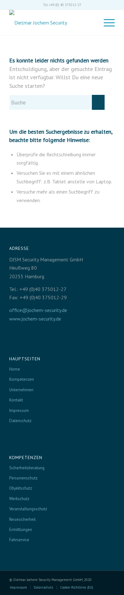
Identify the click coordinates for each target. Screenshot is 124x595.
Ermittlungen (20, 529)
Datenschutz (20, 420)
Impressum (19, 410)
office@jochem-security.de (38, 310)
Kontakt (16, 400)
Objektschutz (20, 488)
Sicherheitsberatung (27, 468)
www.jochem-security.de (35, 318)
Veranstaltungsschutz (28, 509)
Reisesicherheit (22, 519)
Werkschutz (19, 498)
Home (14, 369)
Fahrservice (19, 539)
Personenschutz (23, 478)
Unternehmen (21, 390)
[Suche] (90, 22)
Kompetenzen (21, 379)
